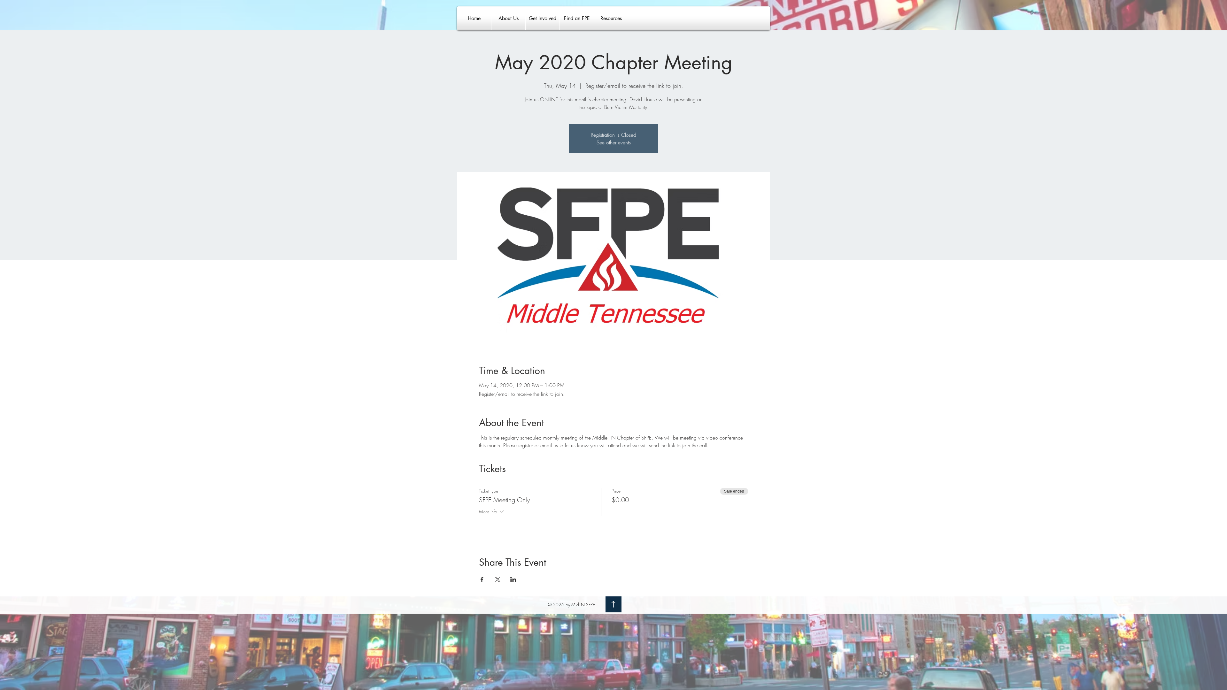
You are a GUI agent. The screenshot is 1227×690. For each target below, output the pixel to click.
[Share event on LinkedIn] (513, 579)
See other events (614, 142)
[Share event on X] (498, 579)
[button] (508, 18)
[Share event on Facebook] (482, 579)
